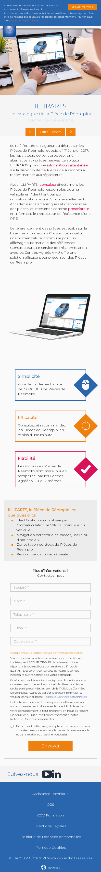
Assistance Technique (50, 794)
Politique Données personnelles (65, 697)
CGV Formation (50, 815)
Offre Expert (50, 132)
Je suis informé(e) (83, 6)
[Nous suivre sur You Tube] (44, 774)
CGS (50, 804)
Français (52, 868)
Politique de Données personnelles (50, 837)
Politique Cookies (51, 847)
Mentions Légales (50, 826)
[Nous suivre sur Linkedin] (54, 774)
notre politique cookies (24, 20)
